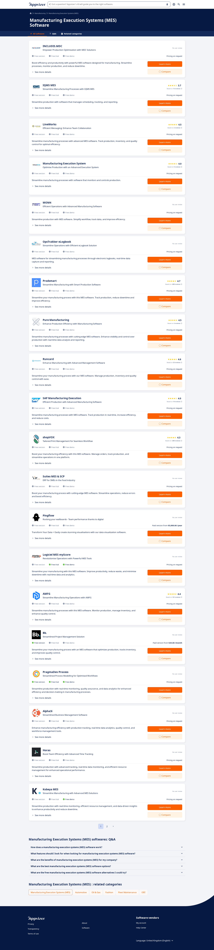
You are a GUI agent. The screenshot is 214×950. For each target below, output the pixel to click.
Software (85, 928)
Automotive (81, 892)
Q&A (54, 33)
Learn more (165, 64)
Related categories (73, 33)
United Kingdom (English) (158, 940)
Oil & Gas (96, 892)
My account (141, 923)
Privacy (31, 924)
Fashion (109, 892)
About (84, 923)
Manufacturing (40, 13)
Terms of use (33, 933)
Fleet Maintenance (127, 892)
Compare (166, 71)
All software (38, 33)
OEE (143, 892)
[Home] (31, 13)
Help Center (141, 927)
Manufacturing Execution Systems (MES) (50, 892)
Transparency (33, 929)
